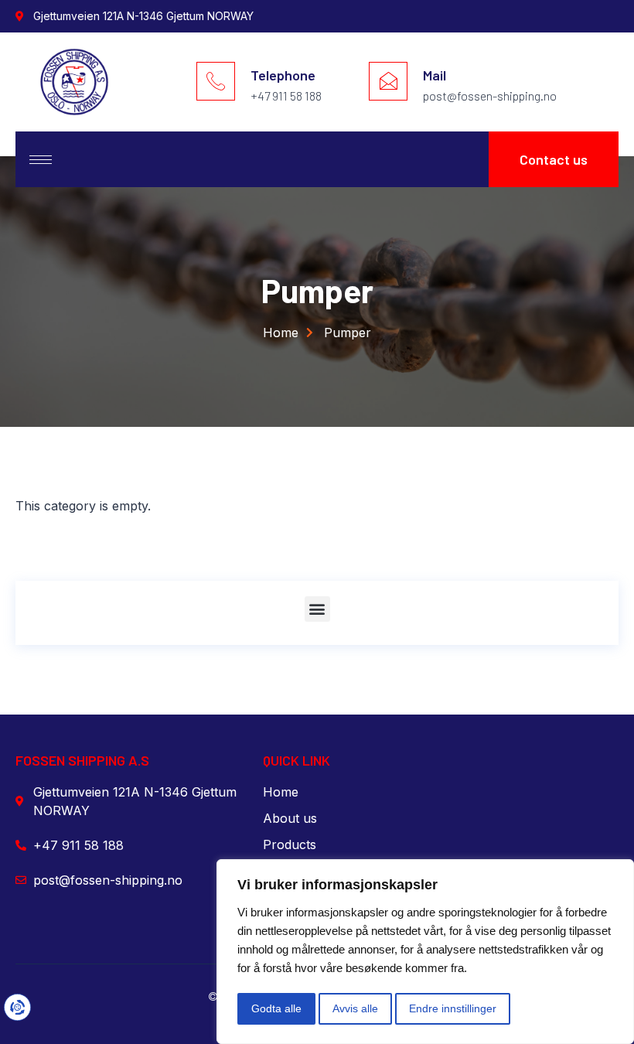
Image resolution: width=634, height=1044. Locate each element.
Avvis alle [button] (355, 1008)
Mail (434, 75)
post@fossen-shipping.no (490, 95)
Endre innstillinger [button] (452, 1008)
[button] (317, 609)
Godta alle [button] (276, 1008)
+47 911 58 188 (286, 95)
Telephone (283, 75)
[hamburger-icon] (40, 159)
